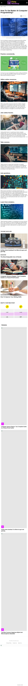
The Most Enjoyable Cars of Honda (11, 257)
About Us (20, 643)
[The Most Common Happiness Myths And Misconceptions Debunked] (14, 582)
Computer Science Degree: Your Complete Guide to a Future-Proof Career (13, 277)
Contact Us (15, 643)
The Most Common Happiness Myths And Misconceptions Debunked (12, 633)
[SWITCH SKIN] (26, 3)
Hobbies (3, 294)
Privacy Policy (8, 643)
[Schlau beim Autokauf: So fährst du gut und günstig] (14, 241)
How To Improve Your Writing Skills (11, 297)
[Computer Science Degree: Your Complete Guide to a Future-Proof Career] (14, 267)
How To (7, 294)
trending (3, 247)
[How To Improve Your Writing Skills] (14, 287)
